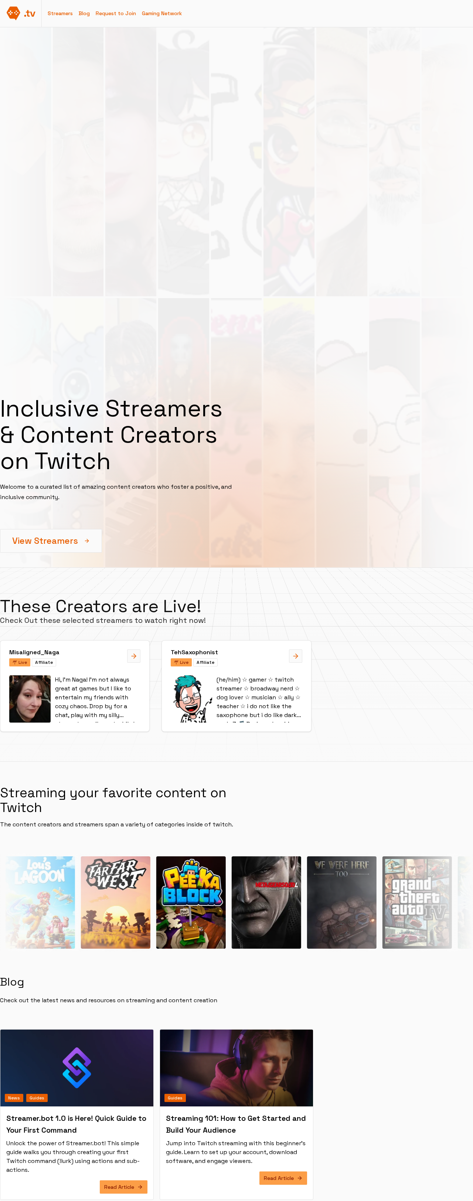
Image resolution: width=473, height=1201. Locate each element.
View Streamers (45, 540)
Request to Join (116, 13)
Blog (84, 13)
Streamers (60, 13)
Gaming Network (162, 13)
